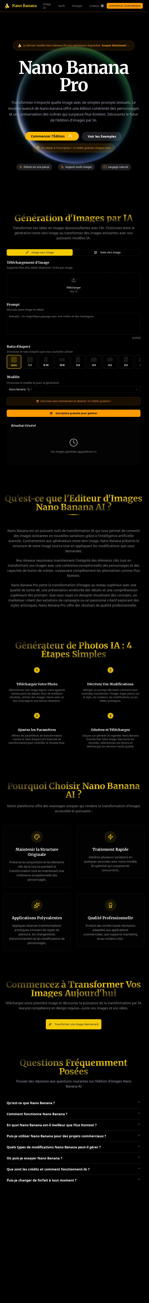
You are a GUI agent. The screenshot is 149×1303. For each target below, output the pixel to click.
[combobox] (73, 389)
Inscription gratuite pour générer (76, 413)
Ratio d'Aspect (18, 346)
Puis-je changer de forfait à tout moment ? (41, 1180)
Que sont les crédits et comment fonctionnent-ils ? (48, 1169)
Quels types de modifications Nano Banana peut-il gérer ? (54, 1147)
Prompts (77, 6)
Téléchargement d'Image (28, 262)
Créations (95, 6)
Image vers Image (43, 252)
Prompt (13, 304)
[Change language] (102, 6)
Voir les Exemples (102, 136)
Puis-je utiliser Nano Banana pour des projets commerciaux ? (56, 1136)
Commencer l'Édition (52, 136)
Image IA (47, 5)
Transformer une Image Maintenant (76, 1024)
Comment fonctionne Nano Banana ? (37, 1114)
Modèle (13, 377)
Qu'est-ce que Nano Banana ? (31, 1103)
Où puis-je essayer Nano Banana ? (34, 1158)
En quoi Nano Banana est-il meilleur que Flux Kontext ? (52, 1125)
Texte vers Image (110, 252)
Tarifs (61, 6)
